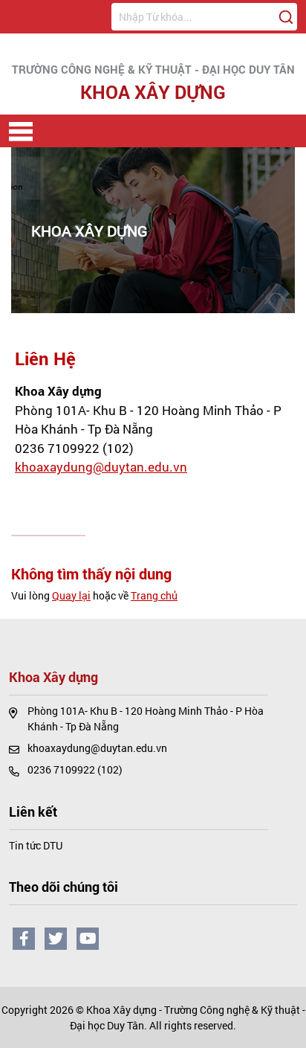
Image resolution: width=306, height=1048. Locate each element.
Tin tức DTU (35, 845)
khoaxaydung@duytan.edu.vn (101, 466)
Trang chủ (154, 595)
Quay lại (71, 595)
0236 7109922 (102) (74, 448)
